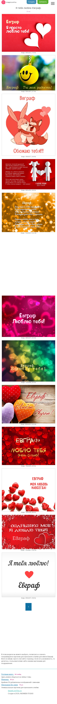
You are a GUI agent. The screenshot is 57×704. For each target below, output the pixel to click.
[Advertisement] (28, 264)
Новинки (5, 679)
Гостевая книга (7, 674)
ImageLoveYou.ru (15, 691)
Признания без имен (9, 685)
